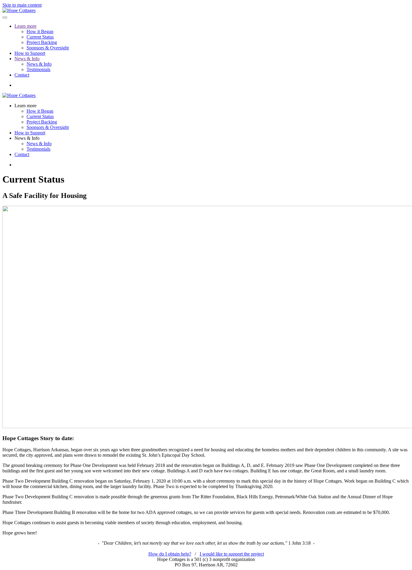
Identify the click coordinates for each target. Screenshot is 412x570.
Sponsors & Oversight (48, 47)
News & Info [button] (27, 138)
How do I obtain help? (169, 553)
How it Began (40, 31)
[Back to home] (19, 10)
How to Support (29, 53)
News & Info (27, 58)
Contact (21, 74)
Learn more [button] (25, 105)
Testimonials (38, 69)
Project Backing (42, 42)
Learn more (25, 26)
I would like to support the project (232, 553)
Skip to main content (22, 5)
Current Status (40, 36)
